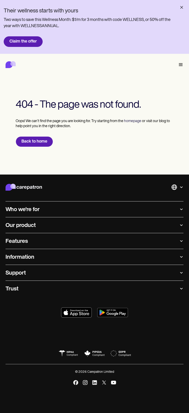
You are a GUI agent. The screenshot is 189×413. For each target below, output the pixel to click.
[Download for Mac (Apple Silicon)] (76, 312)
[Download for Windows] (112, 312)
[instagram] (85, 382)
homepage (132, 121)
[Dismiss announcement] (181, 7)
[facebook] (76, 382)
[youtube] (113, 382)
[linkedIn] (94, 382)
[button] (179, 65)
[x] (104, 382)
